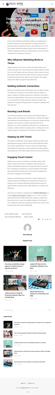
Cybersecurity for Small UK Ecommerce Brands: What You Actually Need (14, 295)
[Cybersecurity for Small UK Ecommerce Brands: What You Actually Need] (15, 282)
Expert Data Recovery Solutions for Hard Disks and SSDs (39, 294)
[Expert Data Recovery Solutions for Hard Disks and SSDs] (40, 282)
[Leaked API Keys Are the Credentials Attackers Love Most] (40, 253)
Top (28, 392)
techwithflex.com (25, 387)
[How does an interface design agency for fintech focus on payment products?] (15, 253)
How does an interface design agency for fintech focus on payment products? (14, 266)
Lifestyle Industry (27, 214)
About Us (23, 383)
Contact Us (31, 383)
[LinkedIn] (2, 56)
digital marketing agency (12, 214)
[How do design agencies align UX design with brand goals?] (9, 334)
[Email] (2, 60)
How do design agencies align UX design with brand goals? (30, 333)
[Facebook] (2, 45)
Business (27, 14)
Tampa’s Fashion (28, 216)
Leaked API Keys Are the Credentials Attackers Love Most (39, 266)
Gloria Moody (19, 30)
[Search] (51, 4)
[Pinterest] (2, 52)
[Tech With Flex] (14, 4)
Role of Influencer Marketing (13, 216)
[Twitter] (2, 49)
